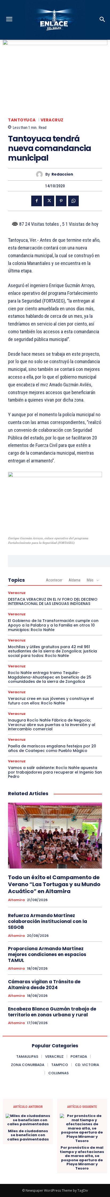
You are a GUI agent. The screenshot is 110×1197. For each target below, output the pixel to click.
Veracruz (52, 120)
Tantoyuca (22, 120)
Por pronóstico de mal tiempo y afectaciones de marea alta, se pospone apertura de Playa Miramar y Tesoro (82, 1158)
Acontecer (54, 580)
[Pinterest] (61, 201)
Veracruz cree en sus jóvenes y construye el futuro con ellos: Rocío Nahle (51, 701)
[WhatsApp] (73, 201)
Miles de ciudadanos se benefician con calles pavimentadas (28, 1135)
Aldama (74, 580)
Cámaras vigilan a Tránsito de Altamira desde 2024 (44, 984)
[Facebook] (36, 201)
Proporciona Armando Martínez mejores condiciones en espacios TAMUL (47, 954)
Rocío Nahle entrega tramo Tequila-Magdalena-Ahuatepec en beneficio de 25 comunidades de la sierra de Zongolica (49, 677)
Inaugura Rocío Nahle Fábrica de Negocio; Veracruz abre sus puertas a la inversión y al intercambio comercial (51, 725)
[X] (49, 201)
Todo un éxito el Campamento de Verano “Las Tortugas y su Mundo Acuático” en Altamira (54, 884)
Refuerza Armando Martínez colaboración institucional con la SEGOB (47, 921)
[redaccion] (40, 174)
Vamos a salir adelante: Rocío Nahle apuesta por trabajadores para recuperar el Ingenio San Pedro (55, 772)
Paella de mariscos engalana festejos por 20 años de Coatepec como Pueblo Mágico (52, 748)
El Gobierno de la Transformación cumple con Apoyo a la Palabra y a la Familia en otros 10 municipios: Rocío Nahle (53, 625)
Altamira (16, 900)
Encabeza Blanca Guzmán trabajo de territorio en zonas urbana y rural (52, 1012)
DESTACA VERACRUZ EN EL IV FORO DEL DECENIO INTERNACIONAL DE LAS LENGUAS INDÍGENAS (52, 602)
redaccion (62, 174)
